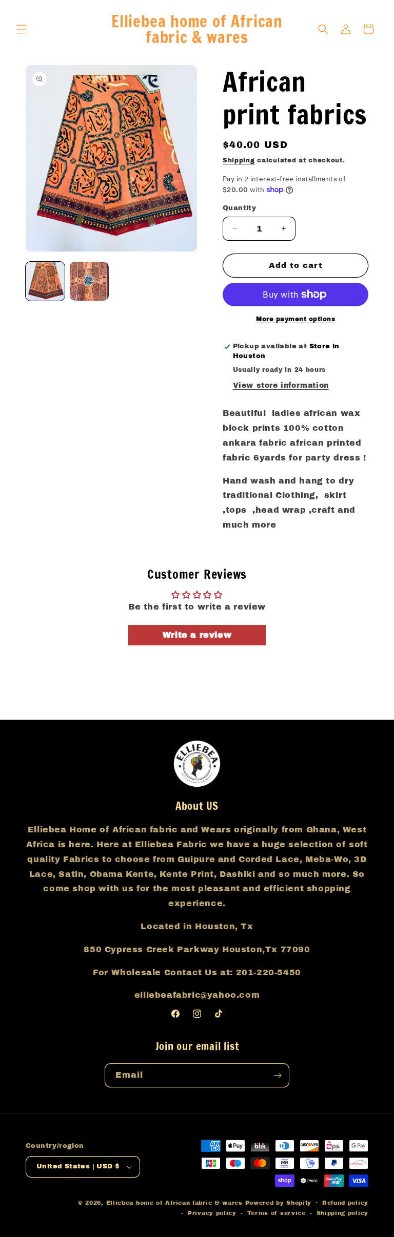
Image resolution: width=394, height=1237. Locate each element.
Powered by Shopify (278, 1203)
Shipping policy (343, 1213)
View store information (281, 385)
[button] (21, 29)
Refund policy (345, 1203)
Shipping (239, 160)
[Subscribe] (277, 1075)
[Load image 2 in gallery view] (89, 281)
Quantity (239, 208)
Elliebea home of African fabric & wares (175, 1203)
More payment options (295, 319)
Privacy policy (212, 1213)
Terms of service (276, 1213)
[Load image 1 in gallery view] (45, 281)
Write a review (197, 635)
